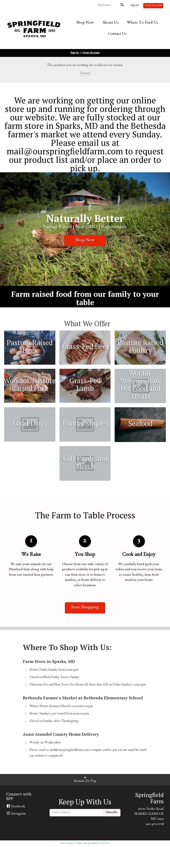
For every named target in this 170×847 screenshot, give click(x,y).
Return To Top (85, 781)
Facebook (18, 807)
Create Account (153, 5)
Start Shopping (85, 607)
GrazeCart (105, 843)
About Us (110, 23)
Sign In (135, 5)
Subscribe (112, 812)
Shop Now (85, 23)
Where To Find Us (142, 23)
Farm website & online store (73, 843)
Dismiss (85, 73)
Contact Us (117, 34)
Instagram (18, 814)
